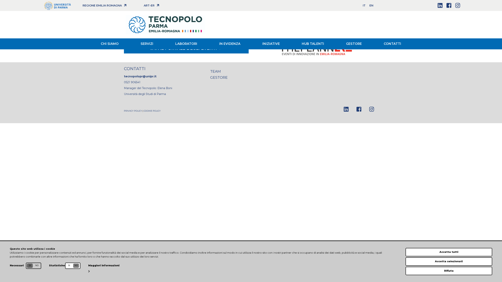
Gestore (219, 77)
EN (371, 5)
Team (215, 71)
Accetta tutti (448, 251)
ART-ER (149, 5)
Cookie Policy (152, 110)
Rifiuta (449, 270)
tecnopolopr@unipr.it (140, 76)
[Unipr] (57, 5)
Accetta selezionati (449, 261)
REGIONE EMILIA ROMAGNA (102, 5)
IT (364, 5)
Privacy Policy (133, 110)
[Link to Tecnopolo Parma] (102, 24)
